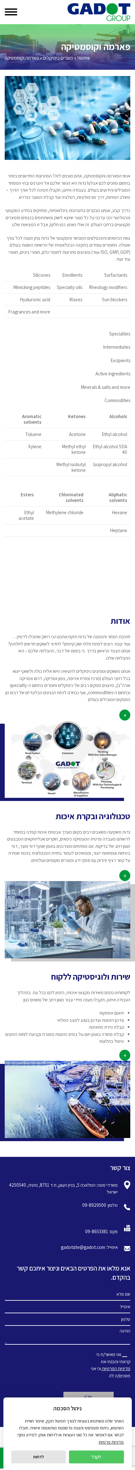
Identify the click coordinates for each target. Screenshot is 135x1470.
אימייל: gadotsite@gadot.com (89, 1247)
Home (83, 58)
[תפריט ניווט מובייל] (13, 10)
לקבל (96, 1457)
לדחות (38, 1457)
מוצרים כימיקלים (58, 58)
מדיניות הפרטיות (115, 1368)
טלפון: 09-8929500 (100, 1205)
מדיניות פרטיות (111, 1442)
